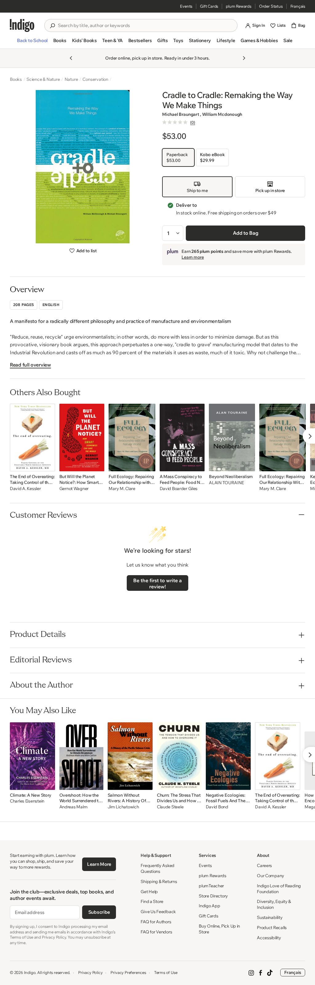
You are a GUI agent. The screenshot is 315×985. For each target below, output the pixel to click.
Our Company (270, 875)
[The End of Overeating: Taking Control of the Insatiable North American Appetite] (32, 437)
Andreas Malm (73, 807)
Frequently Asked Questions (157, 868)
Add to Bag (245, 233)
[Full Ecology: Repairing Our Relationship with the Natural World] (132, 437)
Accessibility (269, 937)
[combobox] (145, 25)
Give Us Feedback (158, 911)
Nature (71, 79)
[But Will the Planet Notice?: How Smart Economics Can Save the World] (82, 437)
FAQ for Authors (156, 921)
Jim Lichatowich (123, 807)
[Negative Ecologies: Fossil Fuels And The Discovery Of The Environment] (228, 756)
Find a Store (152, 901)
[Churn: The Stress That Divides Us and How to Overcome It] (179, 756)
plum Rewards (238, 6)
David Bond (217, 807)
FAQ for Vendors (156, 932)
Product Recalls (272, 927)
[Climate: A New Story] (32, 756)
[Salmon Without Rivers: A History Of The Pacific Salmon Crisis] (130, 756)
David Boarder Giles (179, 488)
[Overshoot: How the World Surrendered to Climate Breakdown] (81, 756)
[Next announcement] (244, 58)
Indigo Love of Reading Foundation (279, 888)
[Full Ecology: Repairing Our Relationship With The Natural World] (282, 437)
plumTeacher (211, 886)
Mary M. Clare (122, 488)
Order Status (271, 6)
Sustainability (269, 917)
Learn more (192, 257)
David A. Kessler (25, 488)
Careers (264, 865)
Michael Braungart (181, 114)
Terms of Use (165, 972)
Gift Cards (209, 6)
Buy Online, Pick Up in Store (219, 929)
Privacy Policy (90, 972)
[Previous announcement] (71, 58)
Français (297, 6)
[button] (32, 43)
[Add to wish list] (48, 464)
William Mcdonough (222, 114)
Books (16, 79)
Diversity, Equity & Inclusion (274, 904)
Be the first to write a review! (157, 583)
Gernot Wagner (74, 488)
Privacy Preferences (128, 972)
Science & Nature (43, 79)
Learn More (99, 864)
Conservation (95, 79)
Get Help (149, 891)
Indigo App (209, 905)
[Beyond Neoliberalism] (232, 437)
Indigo (30, 972)
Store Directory (213, 896)
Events (186, 6)
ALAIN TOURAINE (226, 482)
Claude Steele (170, 807)
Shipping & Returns (159, 881)
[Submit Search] (52, 26)
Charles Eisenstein (27, 801)
